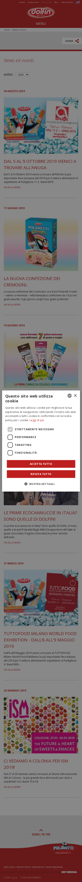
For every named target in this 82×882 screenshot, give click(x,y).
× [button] (75, 395)
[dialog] (41, 441)
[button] (40, 483)
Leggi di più (37, 420)
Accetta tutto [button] (41, 464)
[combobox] (69, 396)
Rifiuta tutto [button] (40, 474)
